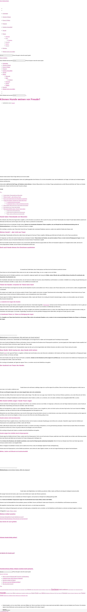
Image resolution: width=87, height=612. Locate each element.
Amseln (26, 589)
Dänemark (7, 76)
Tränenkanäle (46, 304)
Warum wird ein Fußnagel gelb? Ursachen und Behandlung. (16, 576)
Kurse (36, 593)
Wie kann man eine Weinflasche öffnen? (11, 582)
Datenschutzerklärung (6, 610)
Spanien (7, 83)
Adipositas (16, 589)
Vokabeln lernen (6, 595)
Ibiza (14, 593)
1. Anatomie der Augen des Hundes (13, 202)
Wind (27, 595)
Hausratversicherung (79, 589)
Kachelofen (23, 593)
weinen (15, 511)
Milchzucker (52, 593)
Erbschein (40, 589)
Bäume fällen (36, 589)
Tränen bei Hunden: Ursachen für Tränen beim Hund (15, 200)
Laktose (40, 593)
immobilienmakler (18, 593)
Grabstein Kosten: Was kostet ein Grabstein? (13, 578)
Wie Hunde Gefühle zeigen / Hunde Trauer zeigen (14, 208)
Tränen (11, 511)
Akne (19, 589)
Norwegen (7, 81)
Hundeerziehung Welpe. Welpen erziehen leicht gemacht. (16, 568)
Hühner (11, 593)
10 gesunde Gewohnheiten (4, 589)
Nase (57, 593)
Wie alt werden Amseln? (8, 583)
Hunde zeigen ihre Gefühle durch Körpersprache (16, 212)
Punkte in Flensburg (71, 593)
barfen (33, 589)
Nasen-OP (60, 593)
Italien (6, 78)
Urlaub (1, 595)
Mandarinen (48, 593)
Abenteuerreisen (12, 589)
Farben (47, 589)
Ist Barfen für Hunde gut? (7, 553)
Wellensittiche (23, 595)
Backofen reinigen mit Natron (9, 580)
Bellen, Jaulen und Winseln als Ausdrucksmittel (15, 213)
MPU (55, 593)
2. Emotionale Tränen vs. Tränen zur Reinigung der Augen (17, 203)
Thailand (7, 85)
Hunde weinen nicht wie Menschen (13, 210)
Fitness (49, 589)
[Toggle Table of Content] (1, 192)
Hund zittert (8, 593)
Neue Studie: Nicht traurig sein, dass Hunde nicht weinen (16, 205)
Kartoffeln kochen (28, 593)
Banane (29, 589)
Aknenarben (22, 589)
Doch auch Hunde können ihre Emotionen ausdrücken (15, 198)
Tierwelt (13, 103)
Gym (74, 589)
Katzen (33, 593)
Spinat (80, 593)
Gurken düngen (70, 589)
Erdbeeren (43, 589)
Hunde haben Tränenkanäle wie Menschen (13, 195)
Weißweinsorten (18, 595)
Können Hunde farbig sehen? (8, 537)
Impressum (4, 609)
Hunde (5, 353)
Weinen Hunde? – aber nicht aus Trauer (12, 197)
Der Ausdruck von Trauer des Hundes (12, 207)
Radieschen (76, 593)
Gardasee (10, 79)
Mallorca (44, 593)
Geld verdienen (63, 589)
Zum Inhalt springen (4, 0)
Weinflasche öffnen (12, 595)
